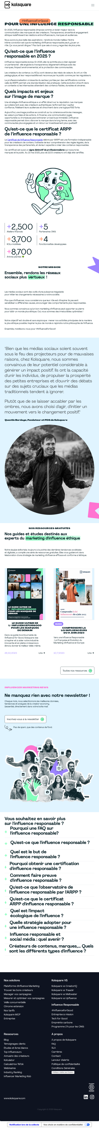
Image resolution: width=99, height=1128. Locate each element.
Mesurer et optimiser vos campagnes (24, 998)
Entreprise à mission (62, 1014)
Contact (56, 1056)
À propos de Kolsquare (64, 1039)
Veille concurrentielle (15, 1002)
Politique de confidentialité (66, 1064)
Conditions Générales (63, 1068)
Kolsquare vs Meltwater (64, 994)
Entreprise (9, 1018)
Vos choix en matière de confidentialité (63, 1124)
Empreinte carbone (62, 1022)
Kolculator (9, 1060)
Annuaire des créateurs (16, 1056)
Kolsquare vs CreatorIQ (64, 986)
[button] (92, 5)
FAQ (54, 1043)
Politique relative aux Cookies (63, 1072)
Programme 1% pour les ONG (68, 1026)
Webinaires (10, 1068)
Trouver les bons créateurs (18, 990)
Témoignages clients (14, 1043)
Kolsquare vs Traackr (63, 990)
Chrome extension (14, 1006)
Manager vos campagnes (17, 994)
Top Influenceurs (13, 1052)
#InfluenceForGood (62, 1010)
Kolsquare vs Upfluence (64, 998)
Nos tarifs (9, 1010)
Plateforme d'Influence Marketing (21, 986)
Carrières (57, 1051)
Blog (6, 1039)
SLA (54, 1047)
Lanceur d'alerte (60, 1060)
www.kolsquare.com (14, 1098)
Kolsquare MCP (12, 1014)
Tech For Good (59, 1018)
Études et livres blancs (16, 1048)
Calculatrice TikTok (13, 1064)
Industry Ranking (13, 1072)
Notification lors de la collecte (24, 1124)
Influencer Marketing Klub (17, 1076)
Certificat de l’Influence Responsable (25, 139)
